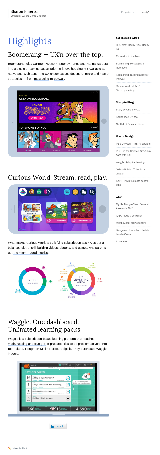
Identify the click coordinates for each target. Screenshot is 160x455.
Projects (125, 12)
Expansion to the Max (128, 56)
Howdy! (144, 12)
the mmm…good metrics (30, 253)
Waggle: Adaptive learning (130, 162)
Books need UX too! (127, 117)
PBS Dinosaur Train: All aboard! (133, 143)
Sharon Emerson (25, 11)
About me (121, 241)
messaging (41, 79)
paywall (59, 79)
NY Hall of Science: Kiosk (130, 124)
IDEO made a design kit (129, 215)
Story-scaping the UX (128, 109)
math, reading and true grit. (27, 344)
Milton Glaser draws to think (131, 223)
